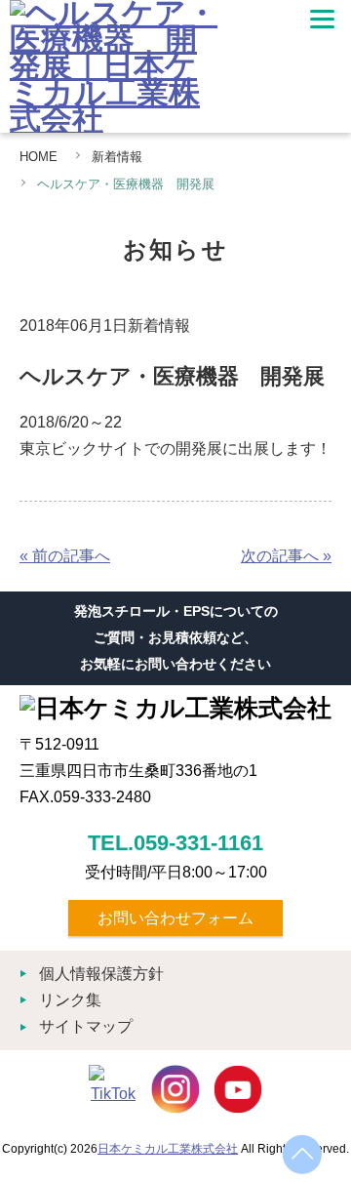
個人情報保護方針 (101, 973)
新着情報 (117, 156)
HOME (39, 156)
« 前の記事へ (65, 556)
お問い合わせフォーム (176, 918)
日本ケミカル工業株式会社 (168, 1149)
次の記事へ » (286, 556)
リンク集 (70, 1000)
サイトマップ (86, 1026)
